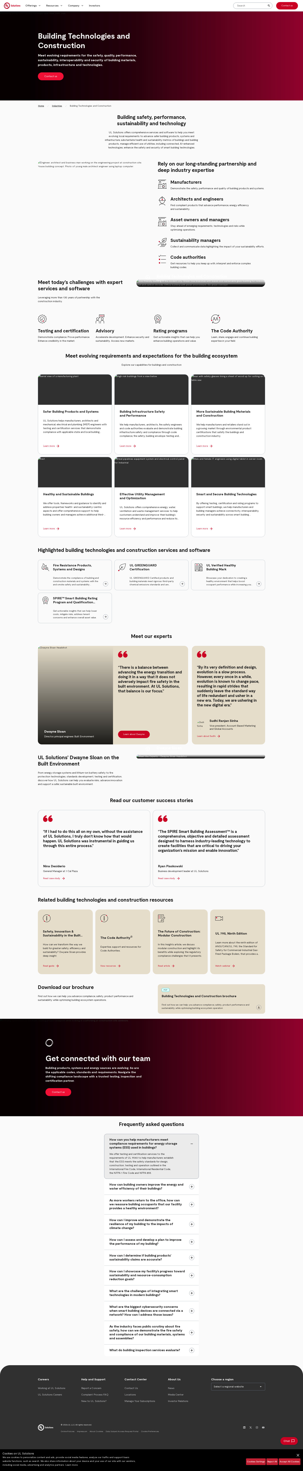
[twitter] (250, 1427)
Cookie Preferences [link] (150, 1431)
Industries (57, 106)
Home (41, 106)
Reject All (272, 1462)
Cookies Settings (256, 1462)
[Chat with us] (289, 1441)
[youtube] (263, 1427)
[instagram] (257, 1427)
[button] (33, 6)
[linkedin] (244, 1427)
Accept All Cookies (290, 1462)
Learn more (71, 1465)
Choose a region (222, 1379)
